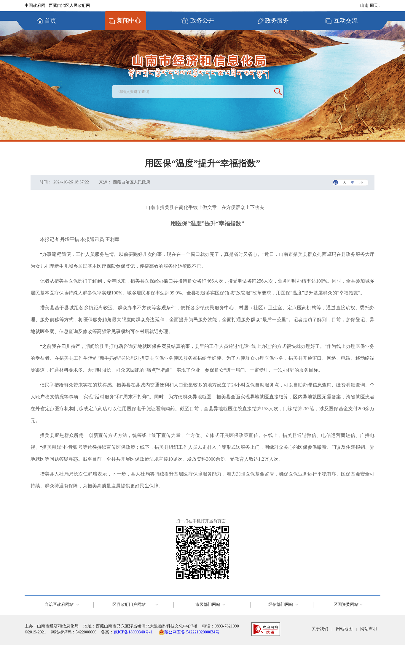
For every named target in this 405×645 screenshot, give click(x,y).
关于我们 (320, 629)
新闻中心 (129, 20)
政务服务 (277, 20)
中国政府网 (35, 5)
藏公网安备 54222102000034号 (191, 632)
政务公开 (202, 20)
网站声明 (368, 629)
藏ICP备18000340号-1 (133, 632)
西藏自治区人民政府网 (69, 5)
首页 (50, 20)
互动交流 (346, 20)
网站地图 (344, 629)
